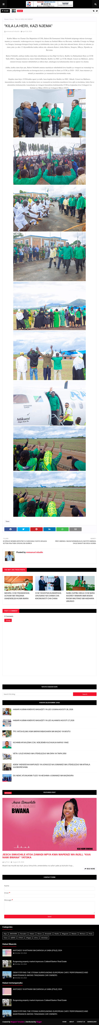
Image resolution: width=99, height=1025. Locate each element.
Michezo (82, 934)
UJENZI (13, 938)
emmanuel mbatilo (13, 31)
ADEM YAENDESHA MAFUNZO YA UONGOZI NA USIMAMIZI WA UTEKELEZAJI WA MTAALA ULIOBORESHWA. (51, 765)
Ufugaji (28, 938)
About (71, 1022)
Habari (32, 934)
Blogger (39, 1022)
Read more (91, 869)
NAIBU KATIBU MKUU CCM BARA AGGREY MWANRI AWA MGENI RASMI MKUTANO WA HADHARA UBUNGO (80, 597)
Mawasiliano (92, 1022)
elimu (36, 938)
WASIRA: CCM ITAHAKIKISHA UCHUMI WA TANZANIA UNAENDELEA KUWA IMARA (16, 596)
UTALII (20, 938)
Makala (74, 934)
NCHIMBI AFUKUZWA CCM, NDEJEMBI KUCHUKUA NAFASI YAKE (41, 742)
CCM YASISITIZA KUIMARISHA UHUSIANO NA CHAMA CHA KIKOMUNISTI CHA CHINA (48, 596)
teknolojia (44, 938)
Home (6, 19)
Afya (5, 934)
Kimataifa (48, 934)
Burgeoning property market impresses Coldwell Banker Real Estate (40, 961)
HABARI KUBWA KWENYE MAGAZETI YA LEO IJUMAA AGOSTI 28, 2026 (43, 709)
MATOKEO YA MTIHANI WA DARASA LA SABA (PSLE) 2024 (37, 950)
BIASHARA (13, 934)
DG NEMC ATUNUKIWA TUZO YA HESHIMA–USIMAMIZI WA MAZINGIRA (43, 776)
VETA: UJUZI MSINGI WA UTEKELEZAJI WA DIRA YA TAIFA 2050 (39, 753)
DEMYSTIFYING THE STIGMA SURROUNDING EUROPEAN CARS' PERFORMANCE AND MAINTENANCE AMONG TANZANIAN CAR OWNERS (50, 973)
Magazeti (65, 934)
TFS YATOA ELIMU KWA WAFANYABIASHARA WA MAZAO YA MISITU (42, 731)
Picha (90, 934)
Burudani (23, 934)
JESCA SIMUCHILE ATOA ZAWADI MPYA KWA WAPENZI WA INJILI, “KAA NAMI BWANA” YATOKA (46, 856)
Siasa (11, 19)
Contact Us (81, 1022)
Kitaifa (57, 934)
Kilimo (40, 934)
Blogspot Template (17, 1022)
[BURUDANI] (49, 824)
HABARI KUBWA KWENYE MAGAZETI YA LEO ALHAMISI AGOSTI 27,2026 (43, 720)
